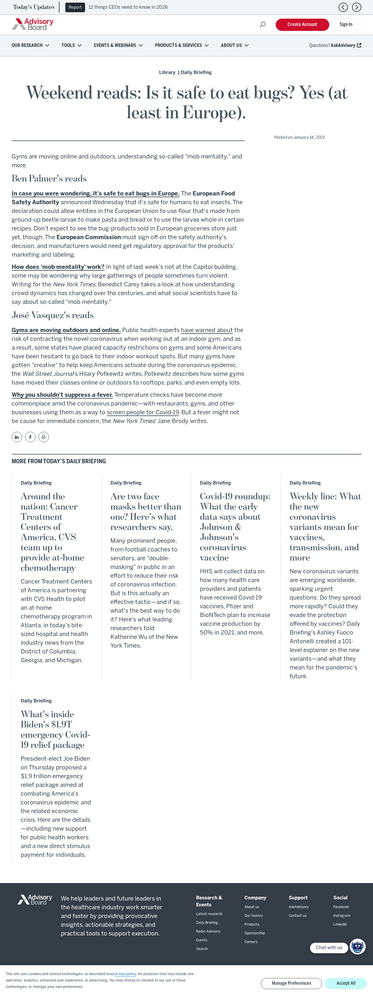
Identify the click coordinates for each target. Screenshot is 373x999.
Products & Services (178, 45)
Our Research (27, 45)
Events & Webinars (115, 45)
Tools (68, 45)
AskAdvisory (343, 45)
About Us (231, 45)
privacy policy (125, 974)
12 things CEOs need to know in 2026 (128, 7)
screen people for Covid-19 (143, 412)
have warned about (207, 330)
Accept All (346, 983)
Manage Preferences (291, 983)
